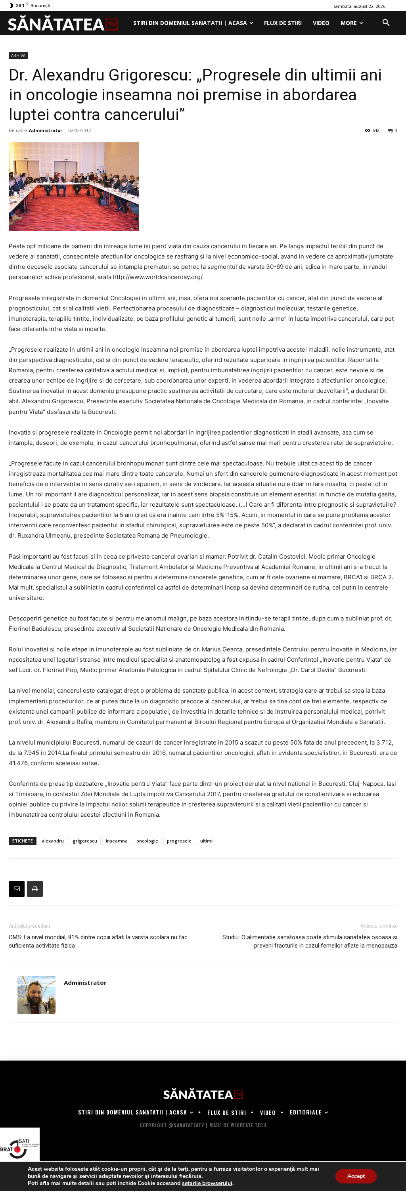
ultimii (207, 841)
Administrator (45, 130)
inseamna (117, 841)
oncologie (147, 841)
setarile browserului (207, 1183)
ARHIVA (18, 55)
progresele (179, 841)
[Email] (17, 889)
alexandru (53, 841)
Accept (356, 1176)
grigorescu (85, 841)
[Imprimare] (35, 889)
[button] (386, 23)
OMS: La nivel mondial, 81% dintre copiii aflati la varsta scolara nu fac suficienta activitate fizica (98, 941)
